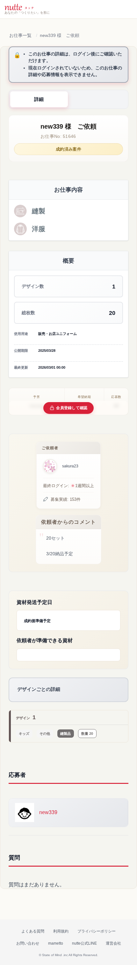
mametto (55, 943)
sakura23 (70, 466)
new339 (48, 812)
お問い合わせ (27, 943)
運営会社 (113, 943)
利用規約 (60, 931)
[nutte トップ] (19, 7)
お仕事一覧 (20, 35)
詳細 (39, 99)
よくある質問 (32, 931)
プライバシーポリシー (96, 931)
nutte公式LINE (84, 943)
